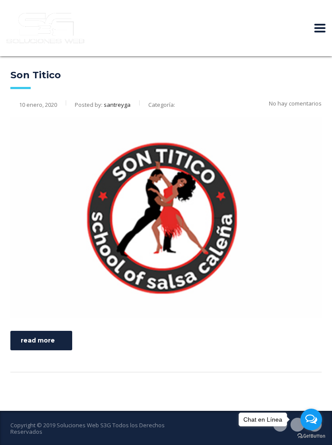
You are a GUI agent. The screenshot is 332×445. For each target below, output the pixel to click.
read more (38, 340)
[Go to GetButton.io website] (311, 436)
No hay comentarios (295, 103)
